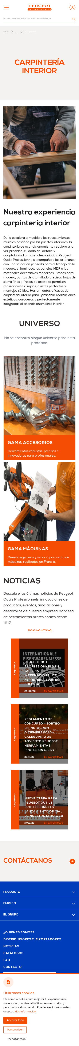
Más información (25, 1011)
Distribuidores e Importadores (32, 939)
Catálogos (13, 953)
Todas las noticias (39, 630)
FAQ (6, 960)
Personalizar (15, 1029)
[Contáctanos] (66, 861)
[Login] (72, 7)
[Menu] (6, 7)
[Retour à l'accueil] (39, 7)
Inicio (5, 31)
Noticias (11, 946)
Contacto (12, 967)
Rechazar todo (16, 1039)
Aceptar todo (15, 1020)
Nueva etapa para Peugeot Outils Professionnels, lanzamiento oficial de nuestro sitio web (43, 807)
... (17, 31)
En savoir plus (53, 691)
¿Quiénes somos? (18, 932)
